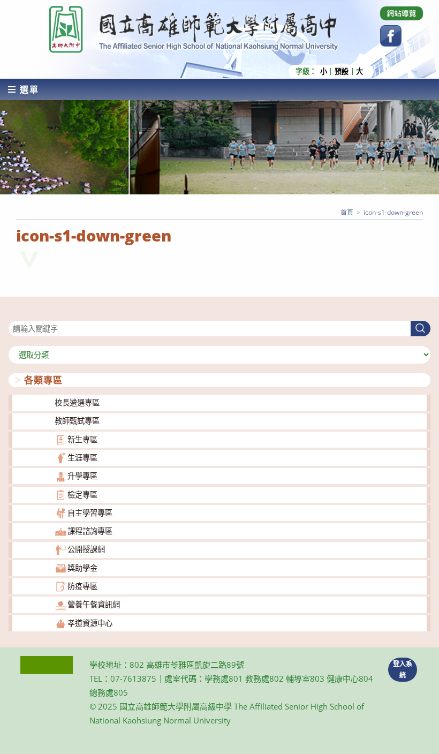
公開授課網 (86, 549)
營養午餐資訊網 (93, 604)
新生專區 (82, 439)
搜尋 (16, 314)
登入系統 (402, 669)
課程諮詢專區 (89, 531)
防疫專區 (82, 586)
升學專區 (82, 476)
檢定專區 (82, 494)
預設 (342, 71)
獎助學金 (82, 568)
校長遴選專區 (77, 402)
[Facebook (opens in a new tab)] (391, 36)
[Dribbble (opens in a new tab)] (401, 13)
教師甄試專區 (77, 421)
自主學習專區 (89, 513)
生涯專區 (82, 458)
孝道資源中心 (89, 623)
